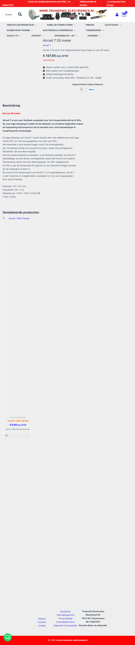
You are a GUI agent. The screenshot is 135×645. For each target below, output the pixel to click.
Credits (41, 625)
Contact (42, 622)
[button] (35, 25)
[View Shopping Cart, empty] (127, 14)
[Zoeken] (20, 14)
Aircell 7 (47, 45)
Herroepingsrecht (65, 615)
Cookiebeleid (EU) (65, 622)
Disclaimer (65, 611)
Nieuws (41, 618)
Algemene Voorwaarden (65, 625)
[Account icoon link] (117, 14)
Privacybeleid (65, 618)
